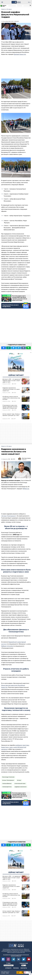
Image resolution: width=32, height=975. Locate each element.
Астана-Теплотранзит (8, 780)
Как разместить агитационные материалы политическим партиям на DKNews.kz (16, 955)
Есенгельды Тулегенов (8, 777)
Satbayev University (7, 646)
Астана (19, 780)
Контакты (24, 968)
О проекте (8, 968)
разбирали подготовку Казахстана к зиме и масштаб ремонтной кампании (15, 747)
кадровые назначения (20, 786)
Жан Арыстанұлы (26, 458)
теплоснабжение (6, 783)
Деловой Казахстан (20, 54)
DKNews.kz (26, 488)
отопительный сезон (20, 783)
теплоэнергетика (6, 786)
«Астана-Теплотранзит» (8, 516)
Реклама (16, 968)
